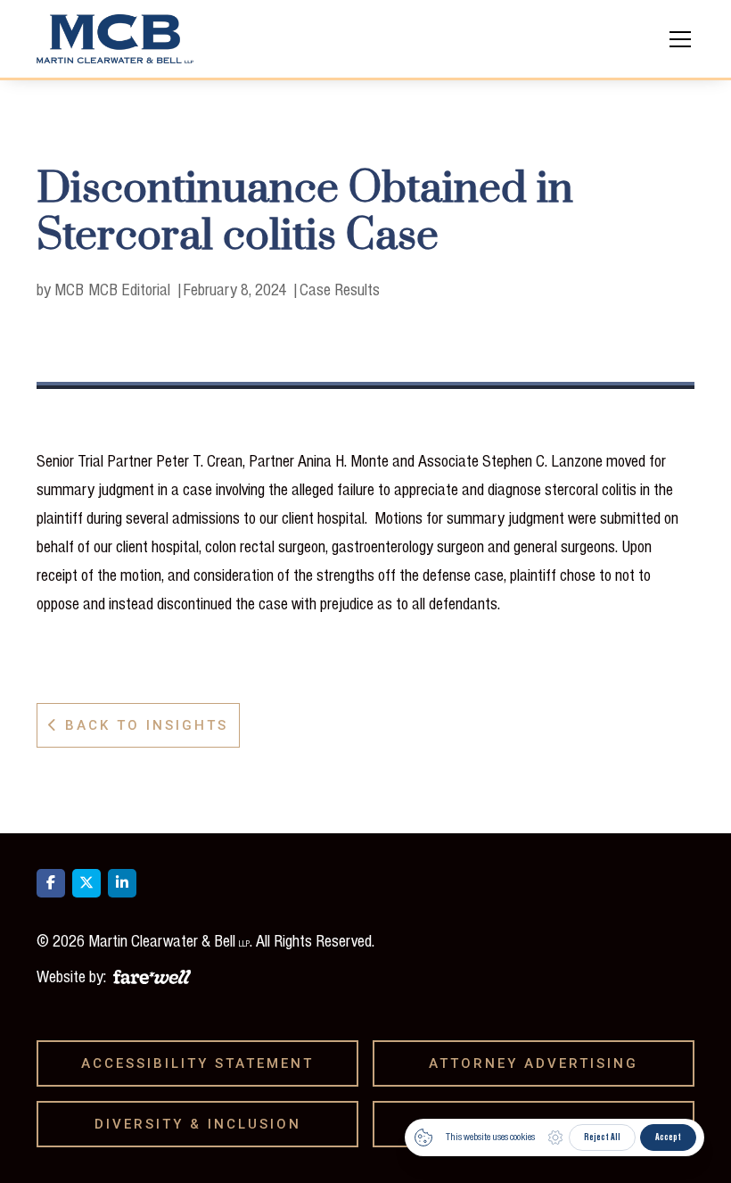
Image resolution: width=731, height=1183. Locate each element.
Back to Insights (138, 725)
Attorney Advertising (540, 1063)
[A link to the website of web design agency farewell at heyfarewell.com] (152, 974)
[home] (115, 38)
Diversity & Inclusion (204, 1124)
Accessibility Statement (203, 1063)
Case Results (340, 289)
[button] (676, 39)
